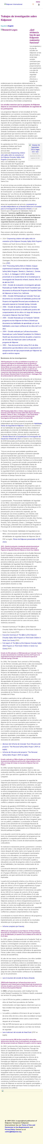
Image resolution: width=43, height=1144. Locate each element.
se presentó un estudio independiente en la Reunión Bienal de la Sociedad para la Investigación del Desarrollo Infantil (21, 206)
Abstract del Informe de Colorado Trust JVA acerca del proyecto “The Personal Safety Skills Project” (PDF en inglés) (21, 746)
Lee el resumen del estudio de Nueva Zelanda (18, 978)
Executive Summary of (22, 637)
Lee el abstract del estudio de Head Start (17, 1032)
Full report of (22, 646)
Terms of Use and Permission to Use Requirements (20, 1126)
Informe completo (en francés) (13, 926)
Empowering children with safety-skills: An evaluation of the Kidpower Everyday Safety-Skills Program (13, 156)
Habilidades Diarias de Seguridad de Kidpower (21, 424)
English (10, 26)
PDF (8, 263)
